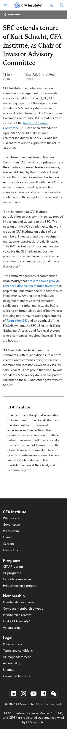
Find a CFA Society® (16, 621)
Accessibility (11, 663)
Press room (14, 14)
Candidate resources (17, 579)
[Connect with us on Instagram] (23, 694)
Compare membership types (23, 609)
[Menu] (5, 5)
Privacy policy (12, 644)
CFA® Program (13, 567)
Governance (11, 525)
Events (7, 537)
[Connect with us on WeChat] (54, 694)
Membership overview (18, 602)
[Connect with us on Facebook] (43, 694)
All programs (12, 573)
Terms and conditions (18, 651)
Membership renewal (17, 615)
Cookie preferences (16, 676)
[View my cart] (62, 5)
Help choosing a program (20, 586)
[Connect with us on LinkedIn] (13, 694)
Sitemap (9, 670)
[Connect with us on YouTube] (33, 694)
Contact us (10, 550)
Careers (8, 544)
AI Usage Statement (17, 657)
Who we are (11, 518)
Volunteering (12, 628)
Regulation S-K (17, 321)
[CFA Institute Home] (28, 5)
